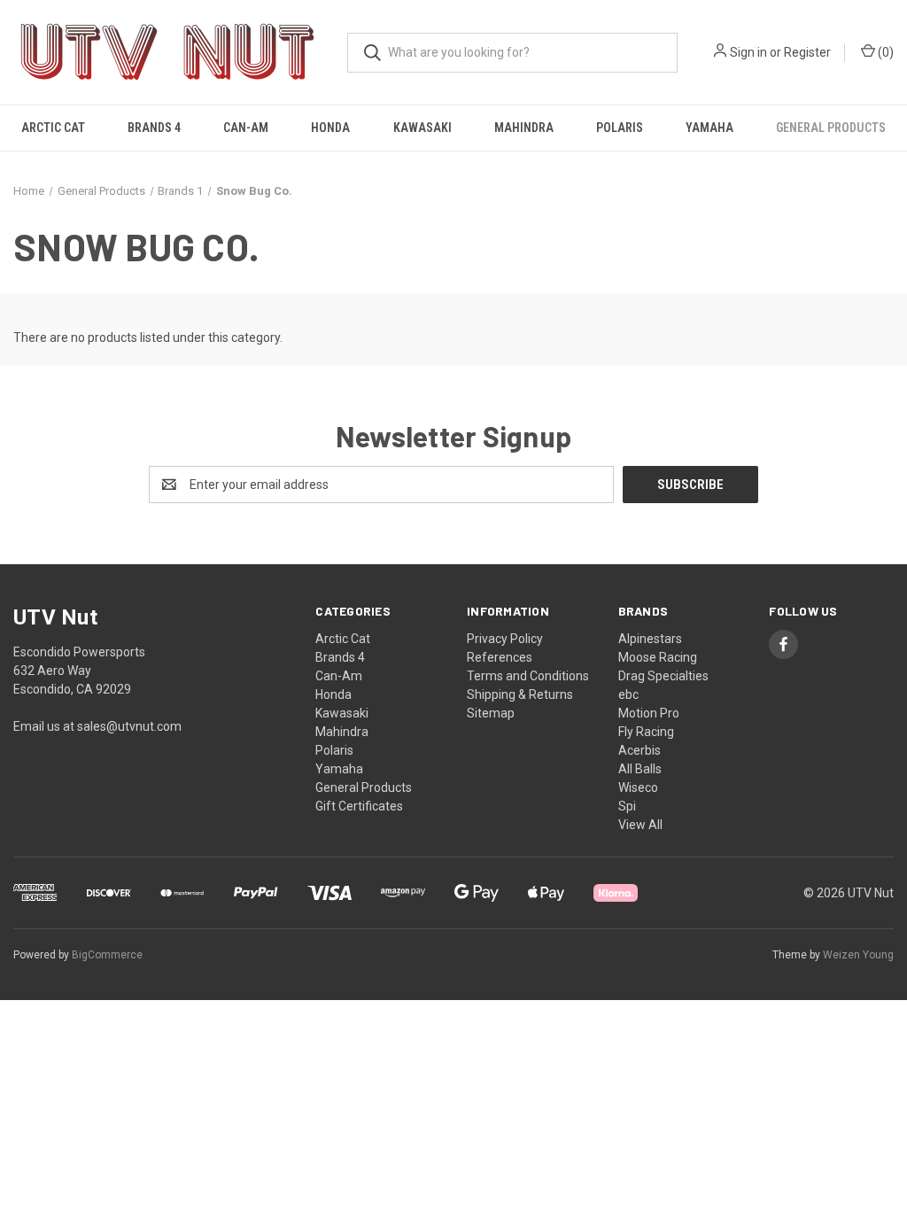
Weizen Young (858, 955)
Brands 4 (154, 127)
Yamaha (709, 127)
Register (807, 52)
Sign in (748, 52)
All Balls (640, 769)
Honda (330, 127)
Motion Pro (648, 713)
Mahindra (524, 127)
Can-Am (245, 127)
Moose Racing (657, 657)
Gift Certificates (359, 806)
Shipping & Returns (520, 694)
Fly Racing (646, 732)
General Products (831, 127)
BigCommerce (107, 955)
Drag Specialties (663, 676)
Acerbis (639, 750)
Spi (627, 806)
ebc (628, 694)
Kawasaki (422, 127)
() (884, 52)
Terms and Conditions (528, 676)
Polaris (619, 127)
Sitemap (491, 713)
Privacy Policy (505, 639)
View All (640, 825)
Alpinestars (650, 639)
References (499, 657)
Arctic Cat (53, 127)
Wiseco (638, 787)
